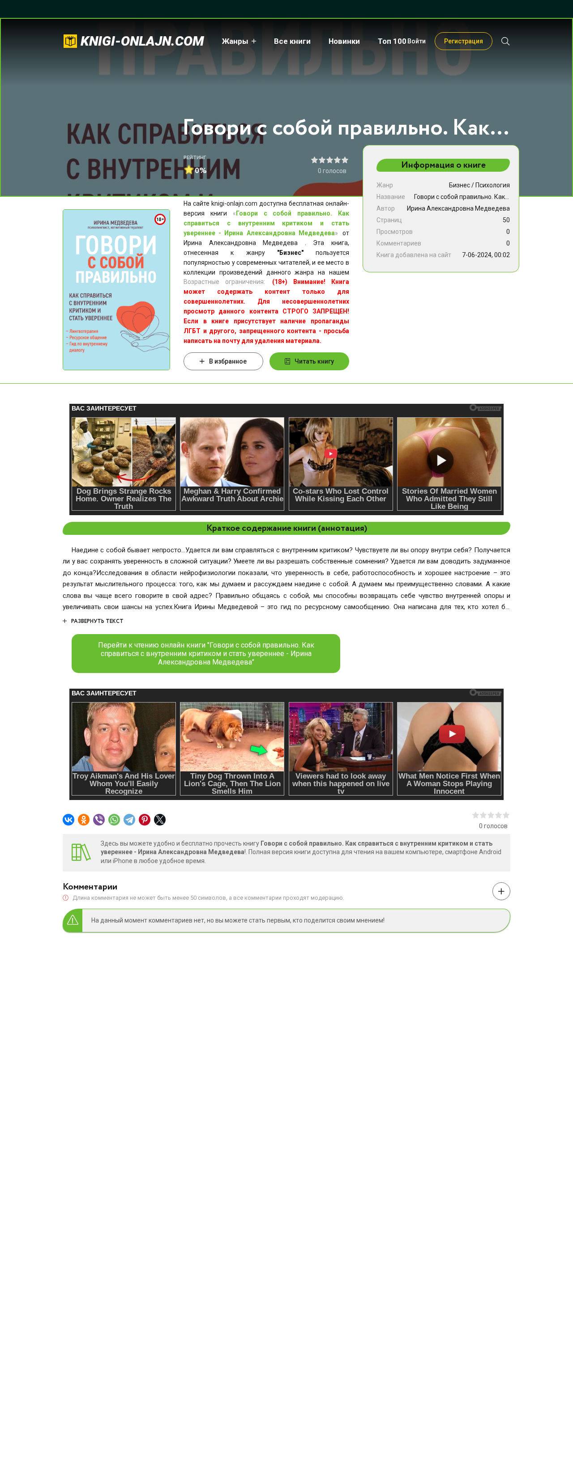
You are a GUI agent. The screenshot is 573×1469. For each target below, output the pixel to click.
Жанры (235, 41)
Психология (492, 185)
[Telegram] (129, 820)
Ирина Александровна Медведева (458, 208)
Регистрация (463, 41)
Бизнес (459, 185)
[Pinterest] (144, 820)
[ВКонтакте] (68, 820)
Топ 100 (392, 41)
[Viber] (99, 820)
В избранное (228, 361)
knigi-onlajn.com (142, 41)
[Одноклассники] (84, 820)
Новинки (344, 41)
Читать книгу (314, 361)
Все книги (292, 41)
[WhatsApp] (114, 820)
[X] (160, 820)
